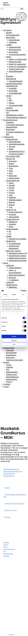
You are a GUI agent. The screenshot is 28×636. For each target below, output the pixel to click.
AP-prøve (7, 517)
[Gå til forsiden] (14, 24)
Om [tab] (23, 294)
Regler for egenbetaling (18, 67)
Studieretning (11, 355)
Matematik (13, 176)
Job (7, 113)
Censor (6, 387)
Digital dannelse (15, 50)
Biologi (11, 164)
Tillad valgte (14, 340)
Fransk (11, 190)
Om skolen (7, 30)
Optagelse (10, 122)
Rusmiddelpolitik (15, 93)
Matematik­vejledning (17, 275)
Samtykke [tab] (5, 294)
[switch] (24, 322)
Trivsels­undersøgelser (17, 54)
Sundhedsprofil (12, 86)
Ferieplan (9, 76)
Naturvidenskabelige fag (11, 469)
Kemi (11, 173)
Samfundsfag (14, 217)
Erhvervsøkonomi (15, 212)
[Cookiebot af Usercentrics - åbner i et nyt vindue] (20, 291)
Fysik (11, 168)
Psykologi (12, 214)
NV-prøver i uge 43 (10, 510)
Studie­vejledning (15, 268)
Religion (12, 202)
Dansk (11, 183)
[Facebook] (4, 575)
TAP (7, 370)
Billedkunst (13, 222)
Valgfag (9, 236)
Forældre (6, 384)
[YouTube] (5, 622)
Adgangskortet (11, 127)
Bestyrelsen (10, 37)
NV (10, 234)
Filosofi (11, 188)
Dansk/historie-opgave (17, 256)
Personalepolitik (12, 110)
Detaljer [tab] (14, 294)
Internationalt (11, 79)
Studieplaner (11, 241)
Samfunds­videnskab (16, 144)
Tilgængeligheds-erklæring (16, 117)
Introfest (7, 487)
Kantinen (9, 108)
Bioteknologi (13, 166)
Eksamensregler (15, 62)
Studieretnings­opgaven (17, 258)
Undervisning (8, 137)
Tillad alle (14, 336)
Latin (10, 195)
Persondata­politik (12, 35)
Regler (8, 57)
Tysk (10, 207)
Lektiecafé (10, 282)
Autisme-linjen (8, 348)
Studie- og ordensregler (18, 59)
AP (10, 231)
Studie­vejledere (12, 372)
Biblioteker (13, 287)
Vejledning (10, 265)
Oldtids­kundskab (15, 200)
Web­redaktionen (12, 377)
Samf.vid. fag (11, 210)
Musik (11, 149)
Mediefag (12, 197)
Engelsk (12, 185)
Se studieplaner (15, 244)
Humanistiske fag (12, 181)
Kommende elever (10, 120)
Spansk (11, 205)
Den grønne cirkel (13, 156)
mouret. (11, 634)
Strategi (9, 33)
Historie (12, 193)
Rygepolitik (13, 91)
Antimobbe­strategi (16, 71)
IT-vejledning (14, 280)
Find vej (9, 382)
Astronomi (13, 161)
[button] (21, 8)
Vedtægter (13, 42)
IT (7, 74)
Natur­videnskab (15, 142)
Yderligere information (14, 360)
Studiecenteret (11, 285)
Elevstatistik (13, 52)
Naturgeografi (14, 178)
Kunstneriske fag (12, 219)
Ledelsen (9, 367)
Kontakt (6, 362)
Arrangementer (8, 553)
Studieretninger (12, 139)
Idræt (11, 171)
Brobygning (10, 130)
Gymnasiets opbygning (15, 125)
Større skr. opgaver (13, 251)
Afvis (14, 344)
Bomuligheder (11, 353)
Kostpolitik (13, 88)
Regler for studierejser (17, 64)
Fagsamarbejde (12, 229)
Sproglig (12, 147)
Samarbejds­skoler (16, 81)
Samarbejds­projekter (14, 84)
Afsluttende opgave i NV (18, 253)
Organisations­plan (16, 105)
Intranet (5, 2)
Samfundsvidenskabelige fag (12, 471)
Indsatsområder (15, 47)
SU (10, 98)
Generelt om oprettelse (17, 239)
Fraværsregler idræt (16, 69)
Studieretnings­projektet (17, 260)
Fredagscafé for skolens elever (14, 503)
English (7, 5)
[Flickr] (4, 606)
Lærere (9, 365)
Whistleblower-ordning (14, 115)
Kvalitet (9, 45)
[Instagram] (4, 591)
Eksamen (12, 277)
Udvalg (8, 96)
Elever (5, 263)
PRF (10, 100)
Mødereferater (14, 40)
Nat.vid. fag (10, 159)
